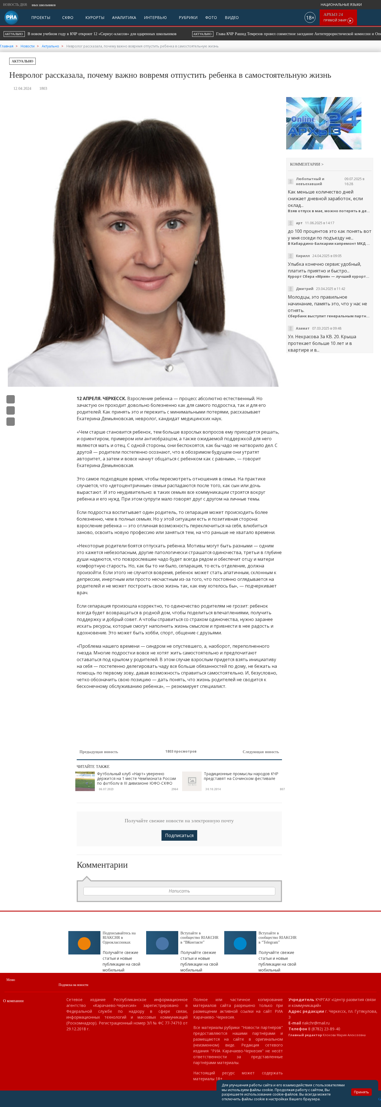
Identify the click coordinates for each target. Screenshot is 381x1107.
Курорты (94, 17)
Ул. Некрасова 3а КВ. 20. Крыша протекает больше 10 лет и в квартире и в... (322, 343)
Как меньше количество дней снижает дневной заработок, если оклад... (325, 198)
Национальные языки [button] (342, 4)
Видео (232, 17)
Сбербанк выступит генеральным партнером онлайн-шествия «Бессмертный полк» (330, 316)
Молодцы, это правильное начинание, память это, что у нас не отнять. (327, 303)
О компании (13, 1001)
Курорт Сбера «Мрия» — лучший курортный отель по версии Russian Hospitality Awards (330, 276)
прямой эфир (336, 17)
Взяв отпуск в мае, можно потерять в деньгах (330, 211)
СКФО (67, 17)
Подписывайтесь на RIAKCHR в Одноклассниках (119, 938)
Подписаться (179, 835)
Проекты (40, 17)
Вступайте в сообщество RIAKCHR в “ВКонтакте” (199, 938)
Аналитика (124, 17)
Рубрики (187, 17)
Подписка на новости (73, 985)
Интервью (155, 17)
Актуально (22, 61)
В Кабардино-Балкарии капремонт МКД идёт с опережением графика (330, 243)
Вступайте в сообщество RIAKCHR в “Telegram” (277, 938)
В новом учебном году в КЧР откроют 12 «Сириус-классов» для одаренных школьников (224, 5)
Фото (211, 17)
